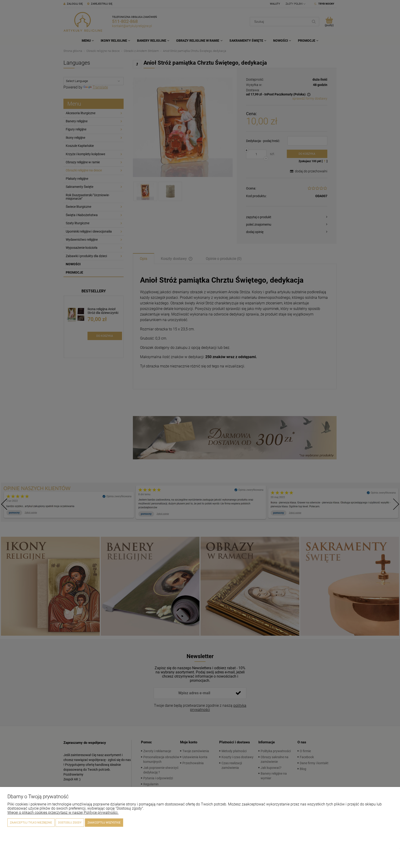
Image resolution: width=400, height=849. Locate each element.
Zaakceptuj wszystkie (104, 822)
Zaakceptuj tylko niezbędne (31, 822)
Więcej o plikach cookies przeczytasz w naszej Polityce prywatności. (63, 812)
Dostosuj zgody (69, 822)
